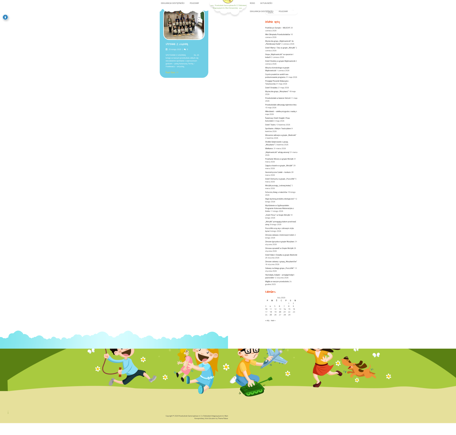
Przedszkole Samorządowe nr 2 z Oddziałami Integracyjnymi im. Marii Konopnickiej (203, 417)
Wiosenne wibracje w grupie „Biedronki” (280, 135)
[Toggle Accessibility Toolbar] (5, 17)
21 (285, 311)
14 (285, 309)
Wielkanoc (269, 148)
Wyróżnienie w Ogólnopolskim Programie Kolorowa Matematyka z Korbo (279, 208)
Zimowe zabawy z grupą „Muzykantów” (281, 261)
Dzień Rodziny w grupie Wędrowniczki (280, 61)
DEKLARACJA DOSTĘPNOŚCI (172, 3)
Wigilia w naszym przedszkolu (277, 281)
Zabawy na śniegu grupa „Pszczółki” (279, 268)
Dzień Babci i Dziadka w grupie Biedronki (281, 254)
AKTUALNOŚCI (266, 3)
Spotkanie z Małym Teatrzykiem (278, 128)
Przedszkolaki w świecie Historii (277, 98)
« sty (267, 320)
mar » (273, 320)
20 (280, 311)
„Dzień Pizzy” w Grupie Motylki (277, 214)
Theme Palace (223, 418)
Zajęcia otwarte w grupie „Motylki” (279, 165)
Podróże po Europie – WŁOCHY (277, 27)
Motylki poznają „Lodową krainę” (278, 185)
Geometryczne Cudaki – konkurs (278, 172)
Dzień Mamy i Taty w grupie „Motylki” (280, 47)
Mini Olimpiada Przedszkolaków (277, 34)
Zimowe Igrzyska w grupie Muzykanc (279, 241)
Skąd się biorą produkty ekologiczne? (279, 198)
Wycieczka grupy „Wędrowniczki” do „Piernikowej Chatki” (279, 42)
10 (266, 309)
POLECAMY (194, 3)
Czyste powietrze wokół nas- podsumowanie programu (277, 76)
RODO (252, 3)
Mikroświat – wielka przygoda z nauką (280, 111)
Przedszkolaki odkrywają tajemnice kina (280, 104)
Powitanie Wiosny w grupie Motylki (279, 158)
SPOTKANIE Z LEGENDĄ (177, 44)
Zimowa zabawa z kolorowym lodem (279, 234)
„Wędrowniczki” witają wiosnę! (277, 152)
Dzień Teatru (270, 124)
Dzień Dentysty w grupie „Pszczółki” (280, 178)
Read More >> (172, 72)
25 (271, 314)
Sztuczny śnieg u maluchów (276, 192)
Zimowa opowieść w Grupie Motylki (279, 248)
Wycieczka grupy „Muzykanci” (277, 91)
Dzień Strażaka (271, 87)
